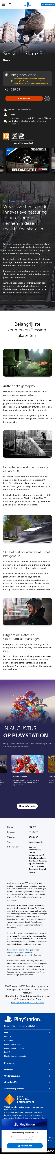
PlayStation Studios (12, 1044)
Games (15, 1026)
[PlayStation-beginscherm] (27, 4)
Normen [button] (8, 1069)
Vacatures (8, 1040)
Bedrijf (7, 1052)
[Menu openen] (3, 4)
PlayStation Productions (14, 1048)
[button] (27, 160)
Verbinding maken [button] (14, 1088)
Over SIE (7, 1036)
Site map (49, 1139)
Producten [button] (9, 1063)
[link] (27, 772)
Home (6, 1026)
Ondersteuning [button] (12, 1075)
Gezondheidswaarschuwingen (20, 952)
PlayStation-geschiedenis (15, 1056)
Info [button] (6, 1032)
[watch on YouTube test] (42, 169)
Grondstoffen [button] (11, 1082)
